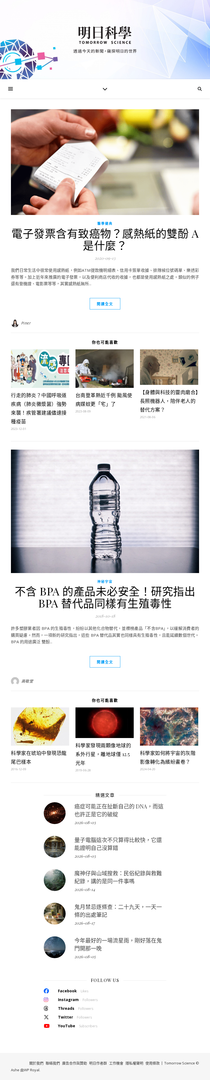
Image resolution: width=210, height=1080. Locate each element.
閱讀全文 (105, 303)
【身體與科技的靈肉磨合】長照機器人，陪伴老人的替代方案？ (169, 401)
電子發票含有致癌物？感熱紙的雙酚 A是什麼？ (105, 239)
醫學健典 (105, 223)
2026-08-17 (84, 923)
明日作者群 (98, 1063)
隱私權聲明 (134, 1063)
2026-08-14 (84, 889)
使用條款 (152, 1063)
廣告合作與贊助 (74, 1063)
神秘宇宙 (105, 581)
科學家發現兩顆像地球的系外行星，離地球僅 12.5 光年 (103, 754)
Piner (26, 323)
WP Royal (31, 1069)
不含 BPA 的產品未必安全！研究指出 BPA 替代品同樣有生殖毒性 (105, 597)
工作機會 (116, 1063)
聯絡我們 (53, 1063)
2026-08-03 (85, 822)
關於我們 (36, 1063)
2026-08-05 (84, 956)
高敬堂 (27, 681)
